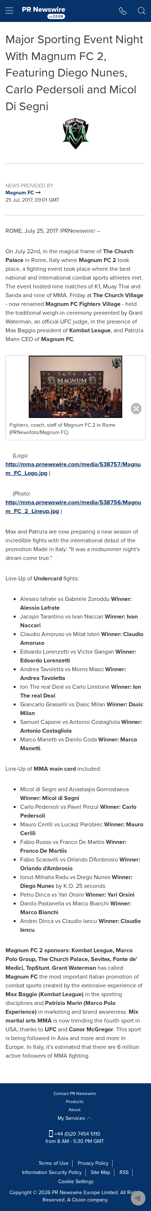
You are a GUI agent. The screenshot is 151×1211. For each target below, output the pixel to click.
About (75, 1109)
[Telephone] (123, 11)
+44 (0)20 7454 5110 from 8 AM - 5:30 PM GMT (74, 1137)
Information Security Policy (52, 1172)
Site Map (100, 1172)
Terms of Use (53, 1163)
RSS (124, 1172)
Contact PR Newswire (75, 1093)
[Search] (141, 11)
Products (75, 1101)
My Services (72, 1118)
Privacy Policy (93, 1163)
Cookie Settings (76, 1181)
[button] (75, 133)
